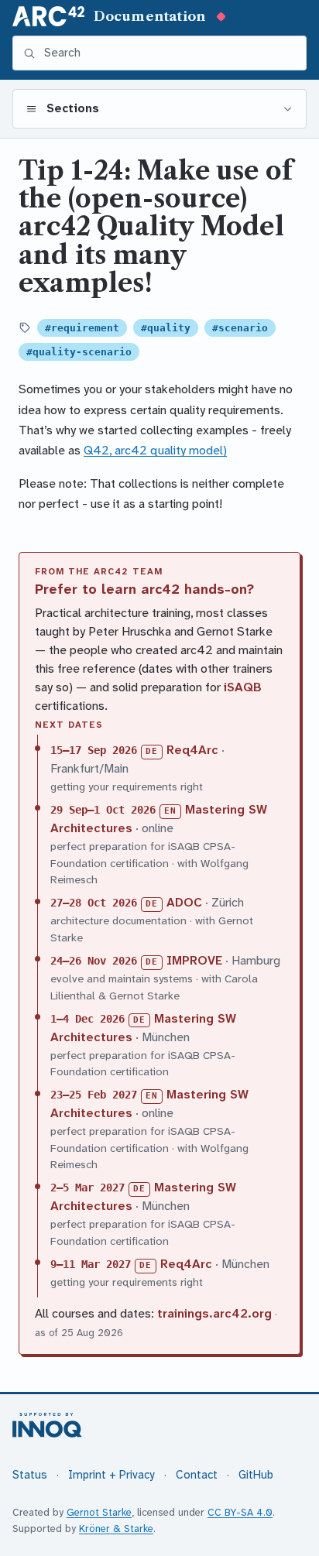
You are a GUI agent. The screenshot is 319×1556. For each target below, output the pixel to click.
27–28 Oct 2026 (93, 902)
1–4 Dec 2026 (87, 1019)
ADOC (184, 902)
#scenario (240, 328)
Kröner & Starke (116, 1528)
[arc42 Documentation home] (48, 16)
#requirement (82, 328)
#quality (165, 328)
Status (29, 1475)
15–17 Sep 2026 (93, 750)
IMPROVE (194, 960)
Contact (197, 1475)
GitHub (255, 1475)
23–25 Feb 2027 (93, 1094)
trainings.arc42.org (214, 1313)
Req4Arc (192, 750)
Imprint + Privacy (111, 1475)
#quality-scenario (79, 352)
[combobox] (170, 53)
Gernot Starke (99, 1512)
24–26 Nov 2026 (93, 961)
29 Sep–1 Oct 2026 (103, 810)
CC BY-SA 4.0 (240, 1512)
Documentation (150, 16)
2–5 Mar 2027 (87, 1187)
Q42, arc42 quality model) (155, 450)
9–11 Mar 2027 (90, 1264)
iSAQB (243, 687)
